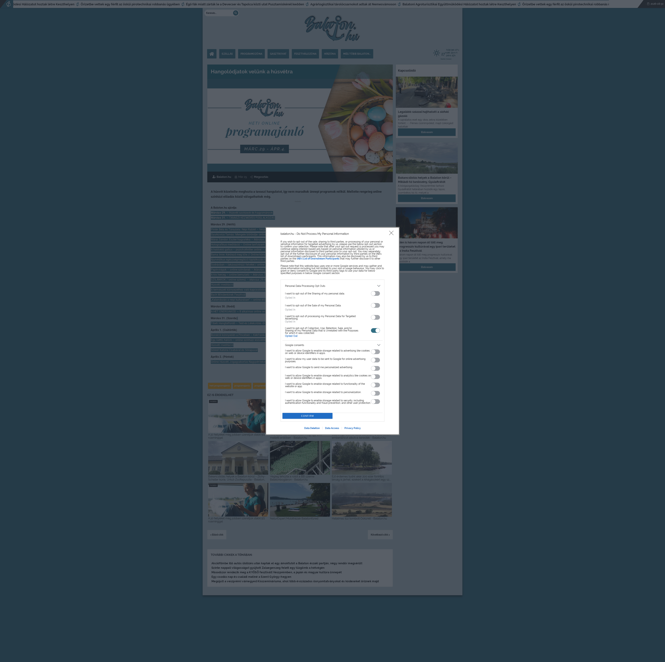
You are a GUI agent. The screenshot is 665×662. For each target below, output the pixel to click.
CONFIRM (307, 416)
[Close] (392, 234)
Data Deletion (312, 428)
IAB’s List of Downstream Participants (318, 258)
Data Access (332, 428)
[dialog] (332, 331)
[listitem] (332, 286)
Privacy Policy (352, 428)
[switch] (375, 293)
